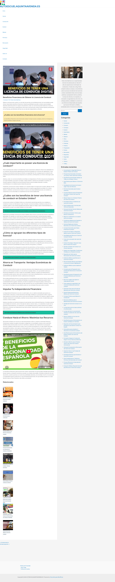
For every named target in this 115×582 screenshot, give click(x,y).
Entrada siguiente (4, 544)
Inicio (4, 11)
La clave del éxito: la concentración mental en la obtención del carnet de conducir (72, 313)
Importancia (66, 132)
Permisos (5, 37)
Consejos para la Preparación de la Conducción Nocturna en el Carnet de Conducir (73, 271)
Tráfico (65, 163)
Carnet (4, 16)
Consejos (66, 127)
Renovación (5, 43)
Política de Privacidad (25, 565)
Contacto (5, 59)
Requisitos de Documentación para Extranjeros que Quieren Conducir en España (72, 325)
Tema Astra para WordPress (56, 577)
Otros (65, 139)
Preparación (66, 148)
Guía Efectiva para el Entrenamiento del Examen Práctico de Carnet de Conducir (73, 334)
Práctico (66, 145)
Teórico (65, 161)
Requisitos (66, 154)
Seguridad (5, 48)
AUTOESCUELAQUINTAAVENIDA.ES (20, 6)
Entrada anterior (4, 542)
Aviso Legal (23, 567)
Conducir (6, 100)
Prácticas (66, 143)
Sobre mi (5, 53)
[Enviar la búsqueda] (80, 110)
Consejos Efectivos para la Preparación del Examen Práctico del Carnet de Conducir (73, 194)
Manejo (4, 32)
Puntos (65, 150)
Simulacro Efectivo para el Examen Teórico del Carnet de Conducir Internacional (72, 343)
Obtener (66, 136)
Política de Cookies (25, 569)
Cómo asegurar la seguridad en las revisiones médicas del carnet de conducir (72, 285)
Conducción (5, 21)
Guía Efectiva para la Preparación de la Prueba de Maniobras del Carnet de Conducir (73, 276)
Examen (4, 27)
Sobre (65, 159)
